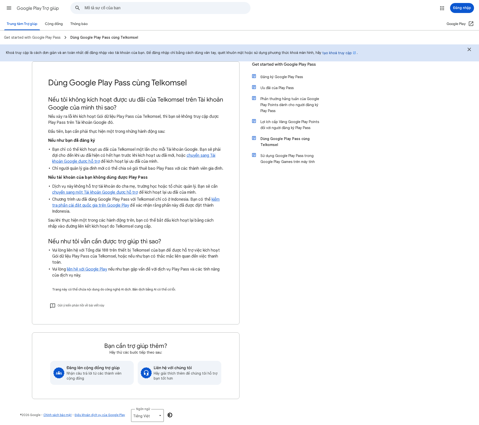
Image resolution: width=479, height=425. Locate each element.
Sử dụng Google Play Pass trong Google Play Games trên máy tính (287, 158)
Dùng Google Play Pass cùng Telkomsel (285, 142)
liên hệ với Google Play (87, 269)
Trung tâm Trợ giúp (22, 24)
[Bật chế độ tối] (170, 415)
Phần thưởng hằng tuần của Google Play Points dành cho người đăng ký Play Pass (289, 105)
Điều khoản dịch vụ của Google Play (100, 415)
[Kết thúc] (469, 50)
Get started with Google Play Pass (284, 64)
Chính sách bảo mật (57, 415)
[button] (9, 8)
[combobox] (167, 8)
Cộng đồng (54, 24)
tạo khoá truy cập (337, 53)
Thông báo (79, 24)
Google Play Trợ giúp (38, 8)
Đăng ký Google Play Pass (281, 77)
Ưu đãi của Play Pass (277, 88)
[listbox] (147, 415)
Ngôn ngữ (143, 409)
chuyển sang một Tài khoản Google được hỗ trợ (95, 192)
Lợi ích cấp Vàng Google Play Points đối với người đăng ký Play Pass (289, 125)
